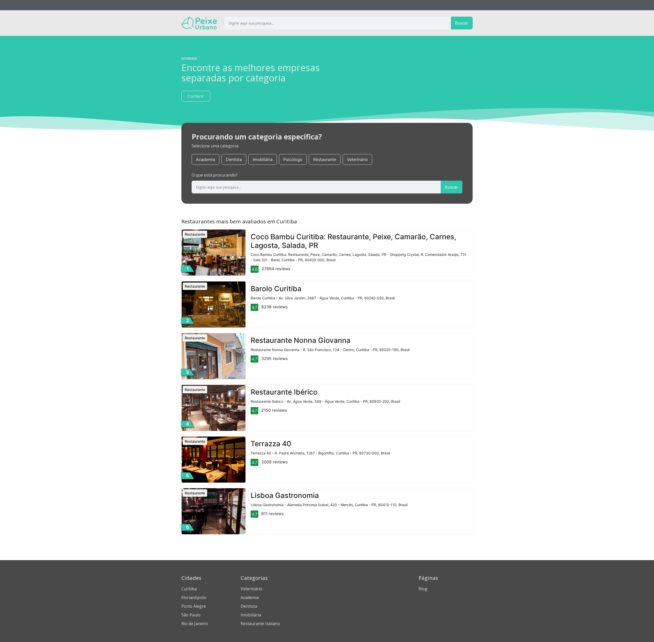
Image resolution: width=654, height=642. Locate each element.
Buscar (461, 23)
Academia (205, 159)
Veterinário (357, 159)
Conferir (196, 96)
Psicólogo (292, 159)
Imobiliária (263, 159)
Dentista (234, 159)
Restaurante (324, 159)
